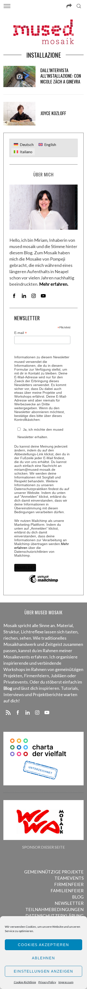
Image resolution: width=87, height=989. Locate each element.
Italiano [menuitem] (26, 151)
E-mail (20, 333)
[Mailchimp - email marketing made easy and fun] (43, 582)
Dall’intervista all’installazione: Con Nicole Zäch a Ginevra (60, 76)
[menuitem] (23, 144)
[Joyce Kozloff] (19, 113)
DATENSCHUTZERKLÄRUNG (54, 915)
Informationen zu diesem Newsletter (41, 357)
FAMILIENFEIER (67, 890)
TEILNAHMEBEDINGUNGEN (54, 909)
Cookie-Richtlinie (25, 982)
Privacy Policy (47, 982)
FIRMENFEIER (69, 884)
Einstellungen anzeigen (43, 971)
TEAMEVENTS (69, 878)
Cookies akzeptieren (43, 945)
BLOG (78, 896)
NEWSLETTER (69, 903)
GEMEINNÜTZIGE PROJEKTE (54, 871)
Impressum (65, 982)
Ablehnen (43, 958)
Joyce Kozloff (53, 113)
